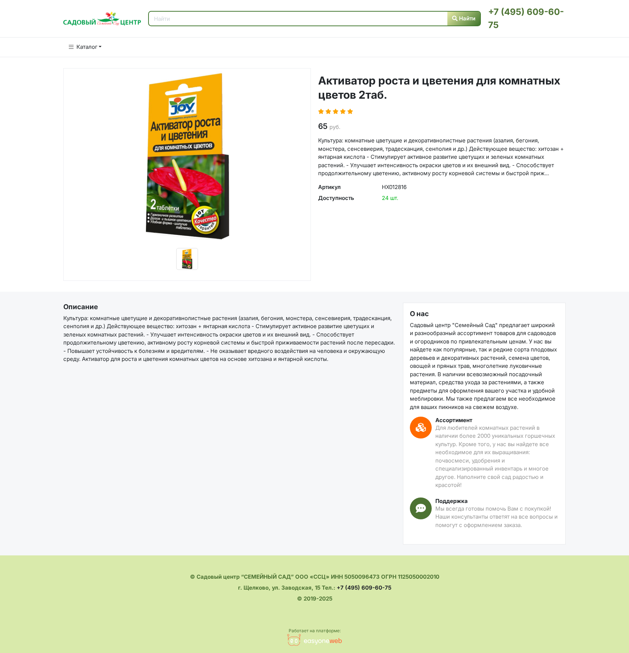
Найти (466, 18)
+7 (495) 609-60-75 (364, 587)
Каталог (87, 46)
